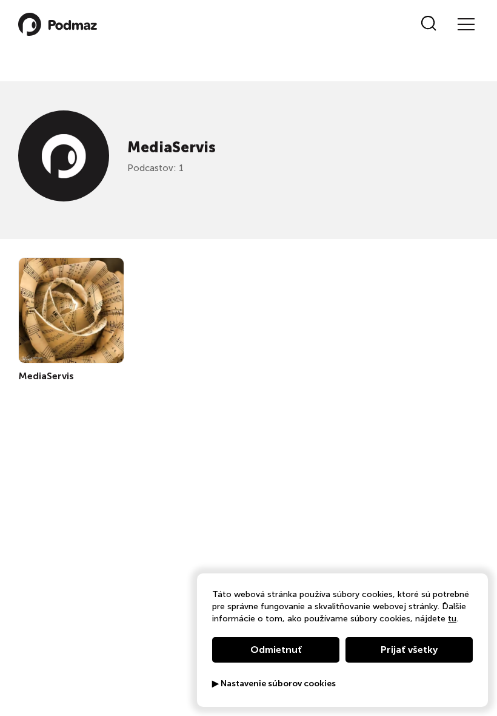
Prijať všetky (409, 649)
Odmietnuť (276, 649)
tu (452, 618)
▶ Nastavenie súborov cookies (274, 684)
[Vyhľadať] (428, 24)
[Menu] (465, 24)
